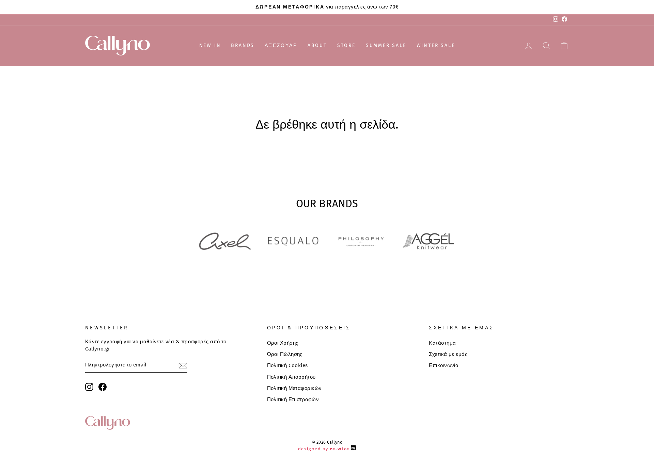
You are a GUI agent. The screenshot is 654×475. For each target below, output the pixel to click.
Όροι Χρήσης (282, 343)
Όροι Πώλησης (284, 354)
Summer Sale (386, 45)
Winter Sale (436, 45)
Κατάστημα (442, 343)
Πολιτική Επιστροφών (293, 399)
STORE (346, 45)
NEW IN (210, 45)
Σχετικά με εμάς (448, 354)
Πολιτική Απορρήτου (291, 377)
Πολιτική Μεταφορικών (294, 388)
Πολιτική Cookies (287, 365)
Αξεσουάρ (281, 45)
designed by (323, 449)
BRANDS (242, 45)
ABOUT (317, 45)
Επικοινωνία (443, 365)
